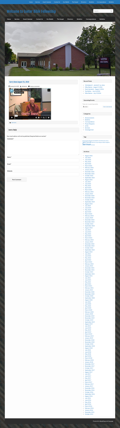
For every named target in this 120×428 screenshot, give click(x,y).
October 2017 (89, 368)
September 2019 (90, 322)
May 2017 (88, 378)
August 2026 (89, 155)
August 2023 (89, 228)
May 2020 (88, 306)
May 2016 (88, 402)
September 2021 (90, 274)
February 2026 (89, 167)
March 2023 (88, 238)
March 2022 (88, 262)
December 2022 (89, 244)
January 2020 (89, 314)
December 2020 (89, 292)
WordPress (103, 421)
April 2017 (88, 380)
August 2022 (89, 252)
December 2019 (89, 316)
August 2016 (89, 396)
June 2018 (88, 352)
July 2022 (88, 254)
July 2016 (88, 398)
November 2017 (89, 366)
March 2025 (88, 189)
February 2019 (89, 336)
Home (31, 2)
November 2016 (89, 390)
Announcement (85, 140)
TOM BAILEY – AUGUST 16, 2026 (95, 85)
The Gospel (75, 2)
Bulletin (97, 140)
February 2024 (89, 216)
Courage (110, 421)
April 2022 (88, 260)
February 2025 (89, 192)
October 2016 (89, 392)
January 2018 (89, 362)
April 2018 (88, 356)
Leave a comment (35, 86)
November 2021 (89, 270)
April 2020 (88, 308)
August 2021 (89, 276)
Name (9, 157)
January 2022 (89, 266)
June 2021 (88, 280)
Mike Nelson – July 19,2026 (93, 93)
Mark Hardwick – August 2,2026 (94, 89)
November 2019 (89, 318)
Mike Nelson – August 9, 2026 (93, 87)
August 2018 (89, 348)
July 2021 (88, 278)
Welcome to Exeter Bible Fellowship (31, 11)
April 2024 (88, 212)
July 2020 (88, 302)
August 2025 (89, 179)
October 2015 (89, 414)
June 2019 (88, 328)
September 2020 (90, 298)
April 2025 (88, 187)
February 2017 (89, 384)
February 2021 (89, 288)
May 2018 (88, 354)
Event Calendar (47, 2)
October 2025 (89, 175)
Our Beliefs (66, 2)
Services (37, 2)
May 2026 (88, 161)
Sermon (86, 144)
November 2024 (89, 197)
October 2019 (89, 320)
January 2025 (89, 194)
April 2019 (88, 332)
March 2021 (88, 286)
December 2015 (89, 412)
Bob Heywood (92, 140)
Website (9, 171)
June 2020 (88, 304)
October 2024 (89, 200)
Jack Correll (86, 142)
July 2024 (88, 205)
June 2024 (88, 208)
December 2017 (89, 364)
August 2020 (89, 300)
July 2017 (88, 374)
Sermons (14, 122)
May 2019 (88, 330)
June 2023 (88, 232)
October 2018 (89, 344)
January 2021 (89, 290)
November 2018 (89, 342)
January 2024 (89, 218)
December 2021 (89, 268)
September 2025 (90, 177)
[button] (85, 107)
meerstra (93, 142)
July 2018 (88, 350)
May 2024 (88, 210)
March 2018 (88, 358)
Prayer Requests (90, 124)
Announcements (89, 118)
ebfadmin (24, 86)
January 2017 (89, 386)
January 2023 (89, 242)
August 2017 (89, 372)
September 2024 (90, 202)
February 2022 (89, 264)
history (107, 140)
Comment (10, 139)
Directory (83, 2)
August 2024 (89, 204)
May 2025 (88, 185)
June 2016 (88, 400)
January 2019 (89, 338)
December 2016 (89, 388)
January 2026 (89, 169)
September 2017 (90, 370)
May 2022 (88, 258)
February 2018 (89, 360)
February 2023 (89, 240)
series (86, 126)
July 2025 (88, 181)
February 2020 (89, 312)
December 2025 (89, 171)
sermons (93, 144)
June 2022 (88, 256)
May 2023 (88, 234)
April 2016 (88, 404)
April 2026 (88, 163)
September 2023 (90, 226)
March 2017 (88, 382)
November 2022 (89, 246)
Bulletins (91, 2)
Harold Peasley (102, 140)
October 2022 (89, 248)
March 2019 (88, 334)
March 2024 (88, 214)
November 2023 (89, 222)
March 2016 (88, 406)
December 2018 (89, 340)
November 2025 (89, 173)
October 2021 (89, 272)
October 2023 (89, 224)
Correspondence (101, 2)
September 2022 (90, 250)
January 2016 (89, 410)
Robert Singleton (106, 142)
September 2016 (90, 394)
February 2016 (89, 408)
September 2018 (90, 346)
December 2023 (89, 220)
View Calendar (107, 106)
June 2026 (88, 159)
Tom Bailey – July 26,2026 (92, 91)
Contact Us (57, 2)
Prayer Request (99, 142)
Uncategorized (89, 130)
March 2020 (88, 310)
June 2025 (88, 184)
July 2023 (88, 230)
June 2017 (88, 376)
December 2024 (89, 195)
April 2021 (88, 284)
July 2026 (88, 157)
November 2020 (89, 294)
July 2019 (88, 326)
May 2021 (88, 282)
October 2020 (89, 296)
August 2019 (89, 324)
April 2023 (88, 236)
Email (9, 164)
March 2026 (88, 165)
